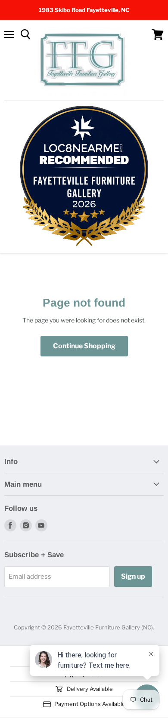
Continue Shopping (84, 346)
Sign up (133, 576)
